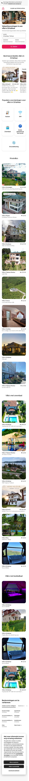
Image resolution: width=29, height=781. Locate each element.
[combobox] (14, 36)
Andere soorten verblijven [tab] (9, 706)
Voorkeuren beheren (14, 770)
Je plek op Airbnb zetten (17, 8)
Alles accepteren (14, 762)
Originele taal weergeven (14, 3)
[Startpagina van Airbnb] (3, 8)
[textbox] (8, 42)
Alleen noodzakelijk (14, 766)
